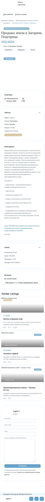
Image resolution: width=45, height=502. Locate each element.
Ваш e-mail (7, 425)
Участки (35, 20)
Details (7, 247)
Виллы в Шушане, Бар (12, 319)
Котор (12, 380)
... (29, 324)
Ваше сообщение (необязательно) (15, 438)
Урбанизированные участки (24, 20)
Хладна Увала (9, 345)
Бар (15, 345)
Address (7, 113)
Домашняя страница (7, 20)
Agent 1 (16, 411)
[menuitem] (8, 14)
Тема (5, 431)
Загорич (19, 46)
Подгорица (6, 23)
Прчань (7, 380)
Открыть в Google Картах (13, 135)
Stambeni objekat (10, 353)
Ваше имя (7, 418)
